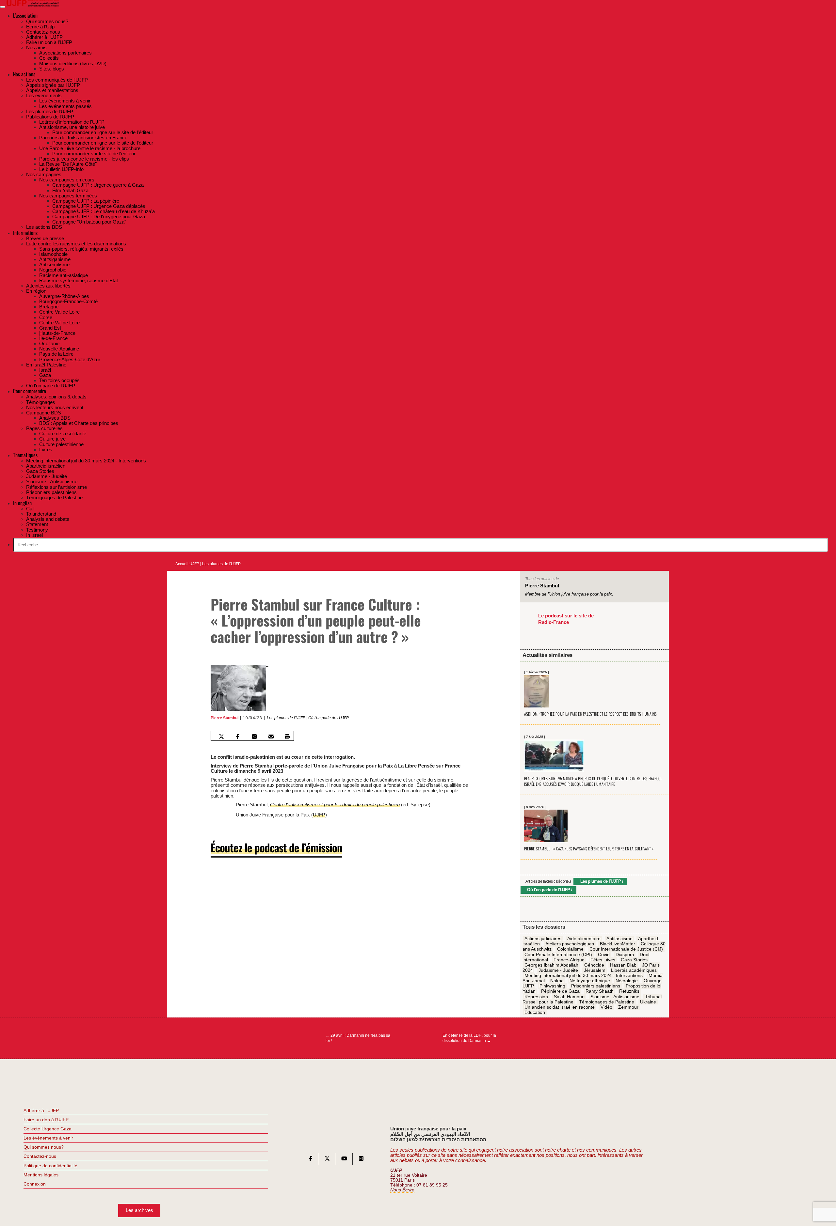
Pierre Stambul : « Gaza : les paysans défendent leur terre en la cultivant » (589, 849)
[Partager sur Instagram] (254, 736)
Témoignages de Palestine (606, 1001)
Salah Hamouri (569, 996)
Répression (536, 996)
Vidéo (606, 1007)
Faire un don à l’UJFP (46, 1119)
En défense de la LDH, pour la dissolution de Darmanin (469, 1038)
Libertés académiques (634, 970)
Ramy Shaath (600, 991)
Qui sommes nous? (44, 1147)
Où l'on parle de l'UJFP (328, 718)
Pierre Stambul (224, 718)
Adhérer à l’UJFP (41, 1110)
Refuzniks (629, 991)
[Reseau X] (327, 1160)
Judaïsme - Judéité (558, 970)
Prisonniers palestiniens (595, 986)
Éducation (534, 1012)
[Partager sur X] (221, 736)
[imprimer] (287, 736)
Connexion (35, 1184)
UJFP (319, 814)
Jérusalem (594, 970)
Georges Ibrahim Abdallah (551, 965)
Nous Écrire (402, 1189)
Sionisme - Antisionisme (614, 996)
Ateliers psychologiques (569, 944)
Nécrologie (627, 980)
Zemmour (628, 1007)
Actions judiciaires (542, 938)
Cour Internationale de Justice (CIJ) (626, 949)
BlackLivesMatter (617, 944)
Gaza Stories (634, 959)
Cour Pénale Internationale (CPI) (558, 954)
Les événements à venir (48, 1138)
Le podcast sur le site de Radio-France (566, 619)
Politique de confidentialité (50, 1165)
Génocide (594, 965)
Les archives (139, 1210)
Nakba (557, 980)
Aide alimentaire (584, 938)
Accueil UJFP (187, 564)
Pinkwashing (552, 986)
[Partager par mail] (271, 736)
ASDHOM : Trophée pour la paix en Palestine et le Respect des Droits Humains (590, 714)
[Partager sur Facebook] (238, 736)
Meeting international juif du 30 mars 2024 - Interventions (583, 975)
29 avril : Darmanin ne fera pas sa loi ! (358, 1038)
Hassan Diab (623, 965)
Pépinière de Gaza (560, 991)
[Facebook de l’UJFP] (310, 1160)
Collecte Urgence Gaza (48, 1128)
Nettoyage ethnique (590, 980)
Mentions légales (41, 1174)
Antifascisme (619, 938)
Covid (604, 954)
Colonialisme (570, 949)
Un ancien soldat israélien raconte (559, 1007)
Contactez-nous (40, 1156)
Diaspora (625, 954)
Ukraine (648, 1001)
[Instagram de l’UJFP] (361, 1160)
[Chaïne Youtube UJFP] (344, 1160)
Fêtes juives (602, 959)
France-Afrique (569, 959)
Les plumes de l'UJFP (221, 564)
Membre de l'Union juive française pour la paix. (569, 594)
